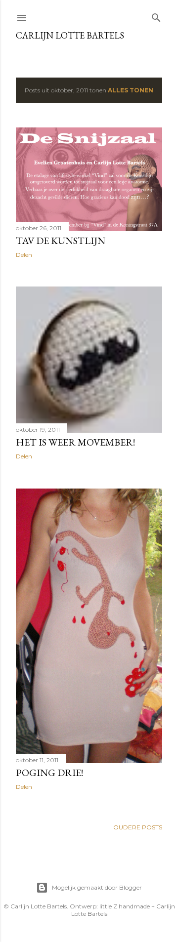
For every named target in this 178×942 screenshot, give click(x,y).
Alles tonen (130, 90)
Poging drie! (49, 772)
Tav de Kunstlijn (60, 240)
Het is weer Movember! (75, 442)
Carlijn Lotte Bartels (70, 35)
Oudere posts (137, 827)
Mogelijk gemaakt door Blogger (97, 887)
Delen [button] (24, 254)
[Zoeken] (156, 15)
